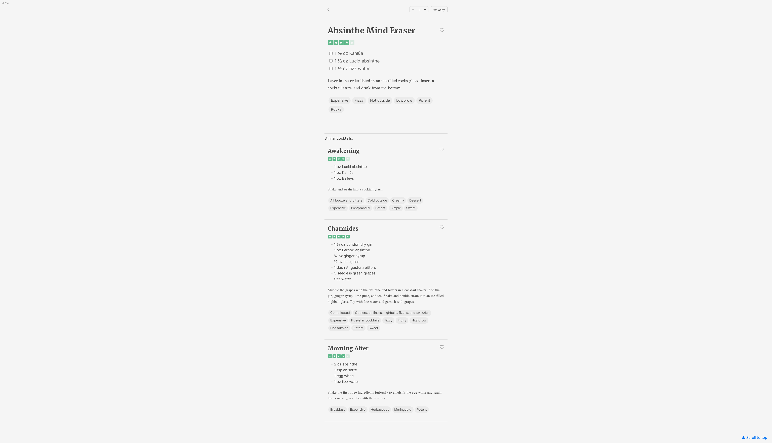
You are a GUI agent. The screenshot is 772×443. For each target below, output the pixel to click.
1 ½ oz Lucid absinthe (357, 60)
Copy (441, 9)
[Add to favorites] (442, 30)
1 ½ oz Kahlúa (349, 53)
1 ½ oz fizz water (352, 68)
